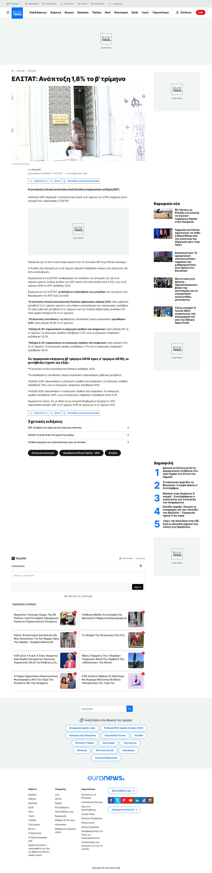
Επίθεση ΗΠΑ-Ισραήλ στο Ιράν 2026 (123, 728)
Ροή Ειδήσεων (38, 12)
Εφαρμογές (61, 816)
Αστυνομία (109, 742)
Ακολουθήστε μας (64, 811)
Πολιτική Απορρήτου (91, 818)
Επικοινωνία (87, 822)
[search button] (110, 3)
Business (82, 12)
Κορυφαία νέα (167, 203)
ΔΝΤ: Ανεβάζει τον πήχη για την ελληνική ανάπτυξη (54, 427)
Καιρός (58, 803)
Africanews (60, 824)
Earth (135, 12)
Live (200, 12)
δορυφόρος (128, 750)
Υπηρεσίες (60, 789)
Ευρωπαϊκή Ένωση (115, 735)
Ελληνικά (14, 3)
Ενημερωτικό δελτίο (123, 809)
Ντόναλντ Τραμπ (84, 742)
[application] (78, 123)
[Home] (13, 71)
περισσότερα (88, 789)
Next (108, 12)
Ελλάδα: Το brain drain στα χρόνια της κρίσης (51, 435)
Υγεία (145, 12)
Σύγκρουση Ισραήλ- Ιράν (82, 728)
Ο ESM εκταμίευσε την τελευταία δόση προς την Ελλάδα (57, 442)
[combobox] (126, 3)
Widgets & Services (65, 820)
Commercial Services (92, 802)
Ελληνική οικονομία (43, 452)
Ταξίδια (96, 12)
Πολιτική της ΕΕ (104, 750)
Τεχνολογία (130, 742)
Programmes (34, 833)
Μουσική (82, 750)
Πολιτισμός (121, 12)
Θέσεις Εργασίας (90, 826)
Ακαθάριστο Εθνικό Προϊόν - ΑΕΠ (81, 452)
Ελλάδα (113, 452)
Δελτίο (58, 798)
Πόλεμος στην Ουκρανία (82, 735)
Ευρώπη (56, 12)
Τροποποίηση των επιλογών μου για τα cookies (91, 845)
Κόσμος (69, 12)
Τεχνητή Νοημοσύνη (106, 757)
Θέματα (32, 789)
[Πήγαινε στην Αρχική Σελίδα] (17, 13)
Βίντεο (31, 828)
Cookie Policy (88, 814)
